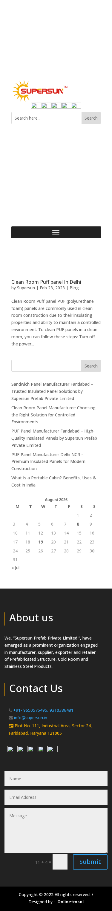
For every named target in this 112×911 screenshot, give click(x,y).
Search (91, 366)
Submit (90, 862)
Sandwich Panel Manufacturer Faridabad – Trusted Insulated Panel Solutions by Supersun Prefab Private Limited (52, 391)
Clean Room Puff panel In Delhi (46, 282)
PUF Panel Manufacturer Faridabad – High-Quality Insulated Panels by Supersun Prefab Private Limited (54, 438)
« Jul (15, 567)
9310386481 (61, 710)
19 (40, 542)
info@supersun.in (30, 717)
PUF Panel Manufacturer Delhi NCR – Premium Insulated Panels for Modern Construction (48, 462)
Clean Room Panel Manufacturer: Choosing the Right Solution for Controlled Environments (53, 415)
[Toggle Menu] (55, 232)
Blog (74, 288)
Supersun (26, 288)
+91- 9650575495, (30, 710)
